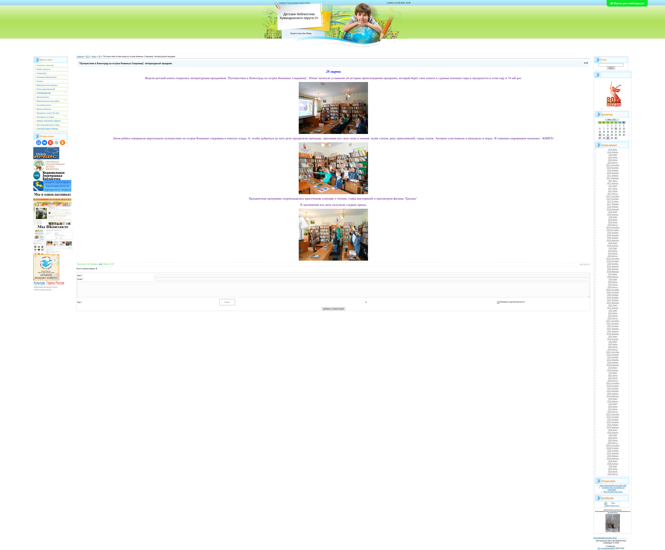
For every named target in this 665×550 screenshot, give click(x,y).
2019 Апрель (612, 246)
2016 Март (612, 149)
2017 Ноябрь (612, 201)
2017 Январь (612, 175)
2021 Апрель (612, 308)
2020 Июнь (613, 282)
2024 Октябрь (613, 417)
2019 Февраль (613, 240)
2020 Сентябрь (612, 290)
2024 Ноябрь (612, 419)
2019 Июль (613, 253)
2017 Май (613, 186)
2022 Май (613, 342)
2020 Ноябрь (612, 295)
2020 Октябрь (613, 292)
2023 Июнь (613, 375)
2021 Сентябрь (612, 321)
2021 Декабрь (613, 329)
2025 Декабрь (613, 453)
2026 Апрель (612, 464)
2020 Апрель (612, 277)
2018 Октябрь (613, 230)
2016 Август (613, 162)
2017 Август (613, 194)
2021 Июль (613, 316)
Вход (302, 3)
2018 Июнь (613, 220)
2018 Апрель (612, 214)
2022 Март (612, 336)
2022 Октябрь (613, 355)
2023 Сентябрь (612, 383)
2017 (88, 56)
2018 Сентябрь (612, 227)
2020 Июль (613, 284)
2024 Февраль (613, 396)
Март (94, 56)
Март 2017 (612, 119)
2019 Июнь (613, 251)
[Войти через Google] (56, 142)
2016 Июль (613, 160)
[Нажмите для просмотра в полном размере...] (333, 133)
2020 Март (612, 274)
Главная (282, 3)
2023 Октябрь (613, 386)
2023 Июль (613, 378)
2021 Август (613, 318)
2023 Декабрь (613, 391)
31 (616, 138)
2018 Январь (612, 207)
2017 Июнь (613, 188)
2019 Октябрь (613, 261)
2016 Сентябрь (612, 165)
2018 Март (612, 212)
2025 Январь (612, 425)
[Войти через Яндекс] (50, 142)
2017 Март (612, 181)
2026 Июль (613, 471)
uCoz (614, 538)
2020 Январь (612, 269)
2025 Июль (613, 440)
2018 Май (613, 217)
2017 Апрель (612, 183)
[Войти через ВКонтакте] (44, 142)
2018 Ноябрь (612, 233)
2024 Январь (612, 394)
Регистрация (293, 3)
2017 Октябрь (613, 199)
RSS (308, 3)
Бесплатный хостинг (603, 538)
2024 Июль (613, 409)
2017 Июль (613, 191)
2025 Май (613, 435)
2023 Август (613, 381)
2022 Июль (613, 347)
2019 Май (613, 248)
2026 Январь (612, 456)
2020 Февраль (613, 272)
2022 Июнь (613, 344)
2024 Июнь (613, 406)
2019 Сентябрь (612, 259)
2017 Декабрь (613, 204)
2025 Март (612, 430)
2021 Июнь (613, 313)
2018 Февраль (613, 209)
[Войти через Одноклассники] (62, 142)
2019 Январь (612, 238)
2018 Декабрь (613, 235)
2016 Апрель (612, 152)
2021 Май (613, 310)
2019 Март (612, 243)
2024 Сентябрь (612, 414)
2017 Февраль (613, 178)
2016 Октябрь (613, 168)
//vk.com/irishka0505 (606, 548)
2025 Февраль (613, 427)
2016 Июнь (613, 157)
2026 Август (613, 474)
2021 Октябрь (613, 323)
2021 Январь (612, 300)
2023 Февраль (613, 365)
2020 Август (613, 287)
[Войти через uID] (38, 142)
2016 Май (613, 155)
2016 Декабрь (613, 173)
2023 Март (612, 368)
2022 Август (613, 349)
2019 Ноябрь (612, 264)
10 (616, 128)
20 (600, 135)
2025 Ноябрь (612, 451)
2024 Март (612, 399)
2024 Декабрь (613, 422)
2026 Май (613, 466)
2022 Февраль (613, 334)
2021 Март (612, 305)
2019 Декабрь (613, 266)
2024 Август (613, 412)
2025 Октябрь (613, 448)
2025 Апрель (612, 432)
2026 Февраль (613, 458)
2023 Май (613, 373)
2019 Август (613, 256)
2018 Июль (613, 222)
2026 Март (612, 461)
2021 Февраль (613, 303)
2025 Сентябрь (612, 445)
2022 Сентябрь (612, 352)
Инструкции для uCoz (613, 492)
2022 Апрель (612, 339)
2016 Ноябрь (612, 170)
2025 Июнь (613, 438)
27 (600, 138)
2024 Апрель (612, 401)
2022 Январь (612, 331)
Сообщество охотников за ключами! (613, 488)
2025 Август (613, 443)
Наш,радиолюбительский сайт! (613, 485)
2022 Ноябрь (612, 357)
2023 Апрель (612, 370)
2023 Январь (612, 362)
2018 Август (613, 225)
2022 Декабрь (613, 360)
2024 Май (613, 404)
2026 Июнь (613, 469)
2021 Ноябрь (612, 326)
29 (100, 56)
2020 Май (613, 279)
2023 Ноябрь (612, 388)
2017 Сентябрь (612, 196)
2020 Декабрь (613, 297)
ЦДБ (100, 264)
